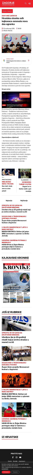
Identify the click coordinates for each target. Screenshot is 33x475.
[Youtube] (20, 457)
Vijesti (5, 11)
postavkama (5, 469)
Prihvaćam (6, 472)
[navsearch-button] (26, 3)
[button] (29, 3)
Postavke (15, 472)
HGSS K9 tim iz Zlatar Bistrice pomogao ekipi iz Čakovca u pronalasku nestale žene (14, 244)
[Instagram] (17, 457)
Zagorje (9, 11)
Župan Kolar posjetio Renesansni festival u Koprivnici (14, 219)
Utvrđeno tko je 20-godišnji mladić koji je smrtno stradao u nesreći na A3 (16, 208)
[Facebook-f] (13, 457)
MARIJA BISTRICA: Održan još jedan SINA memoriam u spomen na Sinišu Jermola (15, 231)
